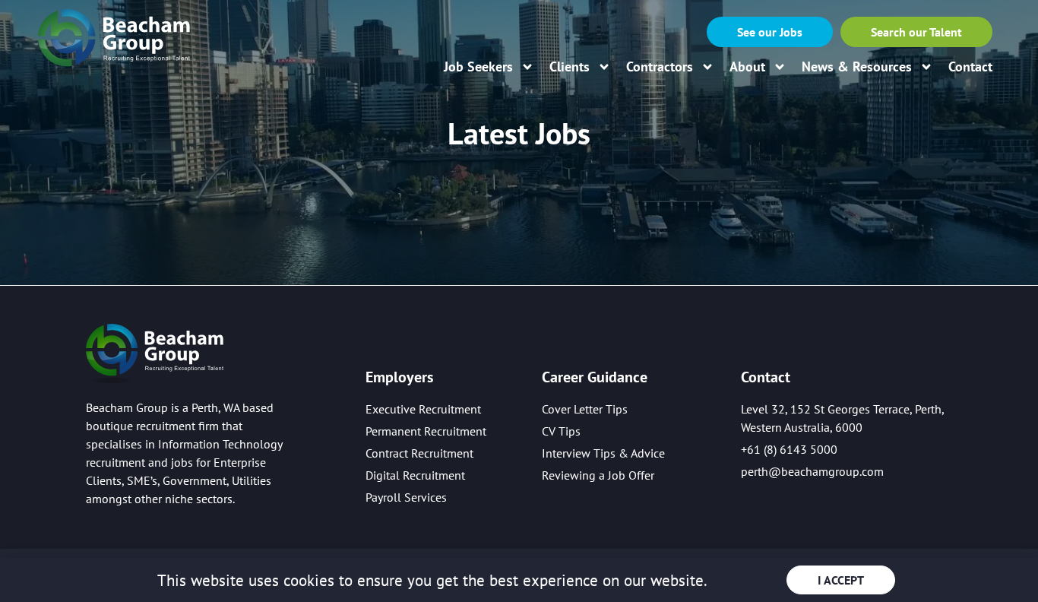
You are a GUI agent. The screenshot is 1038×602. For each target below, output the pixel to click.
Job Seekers (478, 67)
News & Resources (857, 67)
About (747, 67)
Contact (970, 67)
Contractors (659, 67)
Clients (569, 67)
